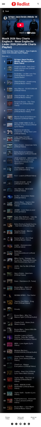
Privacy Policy (7, 418)
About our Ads (33, 418)
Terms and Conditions (20, 418)
